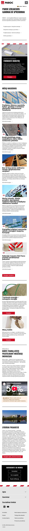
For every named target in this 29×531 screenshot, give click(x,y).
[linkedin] (4, 507)
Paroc (7, 2)
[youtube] (8, 506)
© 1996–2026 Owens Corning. (8, 524)
